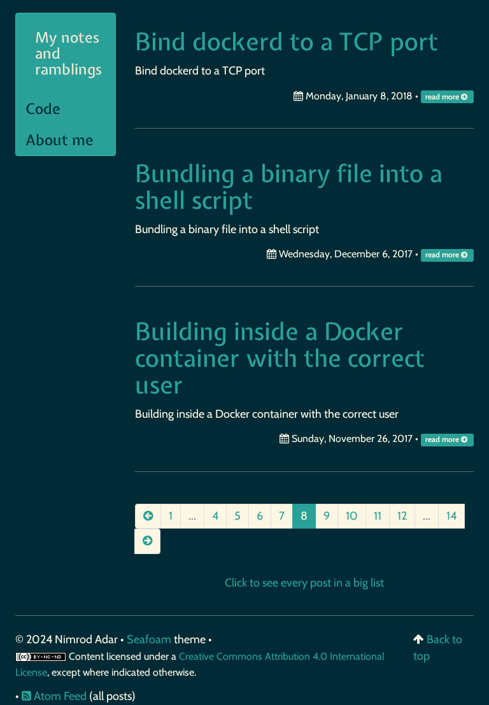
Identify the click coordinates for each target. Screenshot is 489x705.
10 (352, 516)
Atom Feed (59, 696)
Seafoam (150, 639)
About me (59, 140)
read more (443, 96)
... (192, 516)
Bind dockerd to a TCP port (286, 41)
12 (402, 516)
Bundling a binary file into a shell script (289, 187)
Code (42, 108)
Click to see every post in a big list (304, 583)
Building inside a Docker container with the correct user (280, 358)
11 (377, 516)
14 (451, 516)
